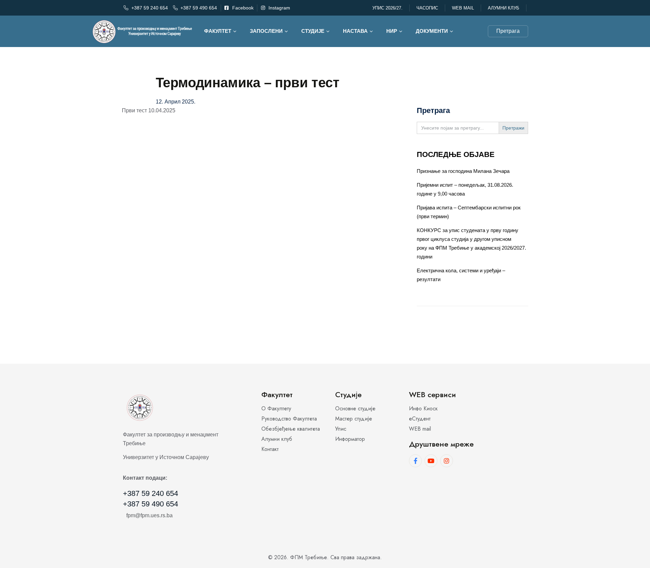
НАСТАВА (355, 31)
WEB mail (463, 7)
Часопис (427, 7)
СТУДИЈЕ (312, 31)
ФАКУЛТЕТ (217, 31)
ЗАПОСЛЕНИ (266, 31)
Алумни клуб (503, 7)
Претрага (508, 31)
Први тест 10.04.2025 (148, 110)
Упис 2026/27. (387, 7)
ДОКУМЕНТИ (432, 31)
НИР (391, 31)
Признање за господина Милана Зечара (463, 171)
